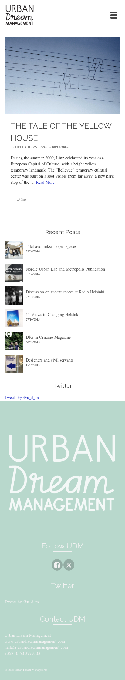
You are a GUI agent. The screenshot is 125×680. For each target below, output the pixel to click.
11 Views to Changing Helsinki (52, 314)
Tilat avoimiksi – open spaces (51, 246)
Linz (23, 199)
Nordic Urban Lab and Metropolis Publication (65, 269)
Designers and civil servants (49, 360)
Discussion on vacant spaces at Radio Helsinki (65, 292)
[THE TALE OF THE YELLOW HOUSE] (62, 74)
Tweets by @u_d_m (22, 397)
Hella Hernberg (31, 147)
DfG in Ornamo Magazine (48, 337)
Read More (45, 182)
